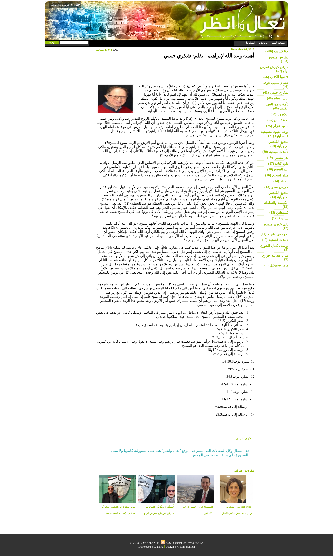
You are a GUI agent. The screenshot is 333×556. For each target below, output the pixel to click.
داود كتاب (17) (278, 163)
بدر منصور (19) (277, 157)
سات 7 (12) (280, 218)
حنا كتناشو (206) (276, 51)
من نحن (263, 42)
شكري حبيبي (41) (275, 92)
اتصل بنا (250, 42)
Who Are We (195, 543)
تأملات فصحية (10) (275, 240)
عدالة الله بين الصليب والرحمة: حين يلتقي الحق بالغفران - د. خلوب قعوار (237, 513)
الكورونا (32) (279, 114)
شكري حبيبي (245, 438)
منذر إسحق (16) (276, 175)
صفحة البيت (278, 42)
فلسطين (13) (278, 212)
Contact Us (179, 543)
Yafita (160, 546)
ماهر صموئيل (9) (276, 265)
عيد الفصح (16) (277, 169)
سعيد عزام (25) (277, 126)
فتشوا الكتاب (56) (275, 77)
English (56, 4)
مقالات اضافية (244, 470)
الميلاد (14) (280, 181)
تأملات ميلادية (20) (275, 152)
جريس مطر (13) (276, 187)
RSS (168, 543)
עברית (75, 4)
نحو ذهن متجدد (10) (274, 234)
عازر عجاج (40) (277, 98)
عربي (66, 4)
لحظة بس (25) (277, 120)
